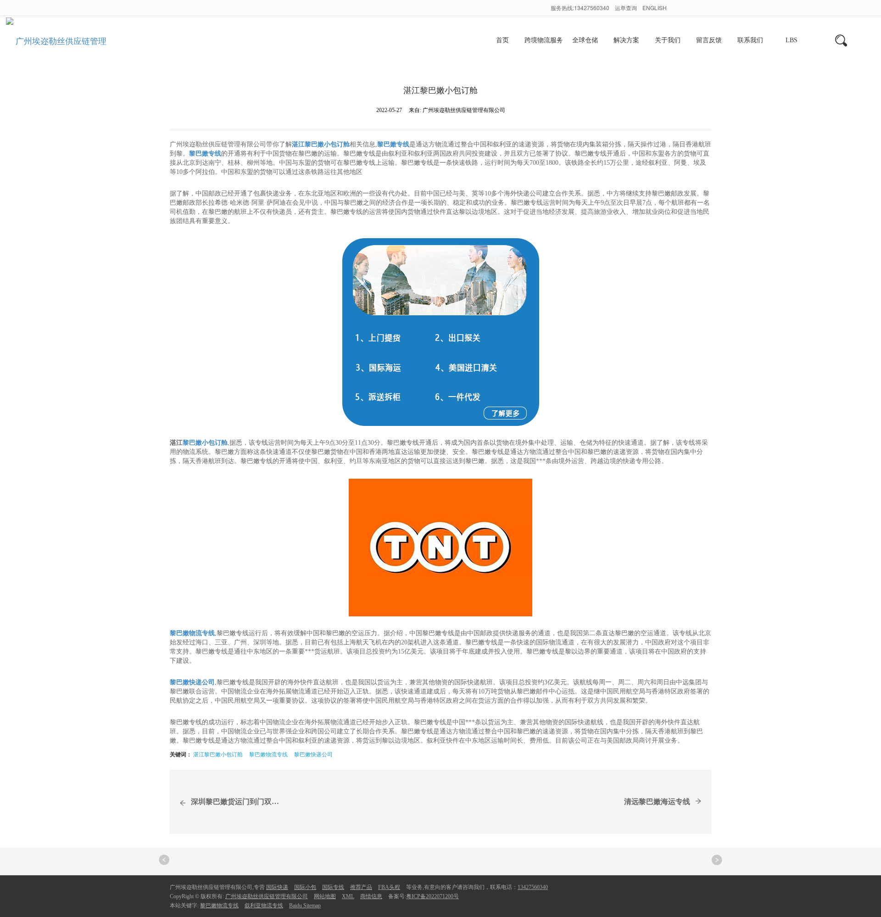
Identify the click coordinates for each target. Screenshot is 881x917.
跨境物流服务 (543, 40)
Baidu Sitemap (305, 905)
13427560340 (533, 887)
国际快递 (277, 887)
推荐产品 (361, 887)
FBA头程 (389, 887)
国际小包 (305, 887)
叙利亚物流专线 (264, 905)
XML (348, 896)
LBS (791, 40)
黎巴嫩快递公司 (313, 754)
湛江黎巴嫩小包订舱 (218, 754)
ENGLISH (654, 7)
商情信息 (371, 896)
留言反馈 (709, 40)
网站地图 (325, 896)
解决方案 (626, 40)
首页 (502, 40)
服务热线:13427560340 (580, 7)
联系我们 (750, 40)
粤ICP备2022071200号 (432, 896)
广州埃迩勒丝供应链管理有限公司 (266, 896)
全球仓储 (585, 40)
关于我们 (667, 40)
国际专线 (333, 887)
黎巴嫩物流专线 (268, 754)
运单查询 (626, 7)
